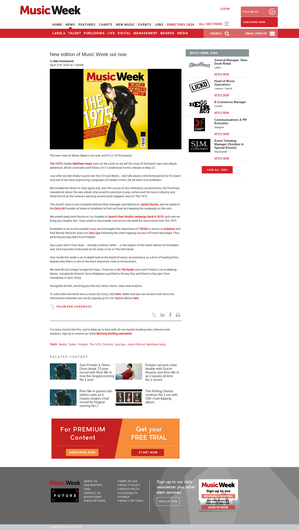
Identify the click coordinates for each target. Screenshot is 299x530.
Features (87, 24)
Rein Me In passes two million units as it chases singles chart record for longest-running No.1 (96, 398)
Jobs (159, 24)
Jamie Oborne (149, 204)
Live (111, 33)
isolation (169, 229)
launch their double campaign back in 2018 (136, 216)
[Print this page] (178, 314)
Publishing (94, 33)
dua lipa (120, 344)
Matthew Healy (82, 163)
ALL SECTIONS (211, 24)
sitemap (124, 496)
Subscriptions (95, 500)
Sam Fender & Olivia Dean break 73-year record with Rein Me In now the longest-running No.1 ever (97, 372)
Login (225, 9)
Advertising (93, 496)
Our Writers (93, 485)
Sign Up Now (168, 501)
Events (144, 24)
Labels (58, 33)
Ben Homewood (63, 61)
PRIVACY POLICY (129, 485)
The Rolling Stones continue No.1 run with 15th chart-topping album (161, 396)
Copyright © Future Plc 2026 (65, 526)
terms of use (127, 481)
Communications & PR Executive (230, 121)
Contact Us (92, 493)
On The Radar (125, 269)
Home (57, 24)
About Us (90, 481)
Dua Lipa (94, 233)
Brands (167, 33)
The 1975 (56, 163)
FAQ (87, 488)
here (118, 294)
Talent (74, 33)
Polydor (83, 344)
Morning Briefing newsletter (114, 333)
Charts (105, 24)
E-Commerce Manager (230, 102)
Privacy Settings (130, 500)
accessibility (127, 493)
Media (182, 33)
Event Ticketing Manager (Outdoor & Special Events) (229, 144)
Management (145, 33)
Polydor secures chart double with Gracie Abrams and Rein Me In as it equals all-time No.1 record (162, 372)
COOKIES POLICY (129, 488)
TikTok (143, 229)
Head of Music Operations (224, 82)
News (70, 24)
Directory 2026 (180, 24)
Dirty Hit (60, 208)
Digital (124, 33)
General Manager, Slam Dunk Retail (230, 61)
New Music (125, 24)
